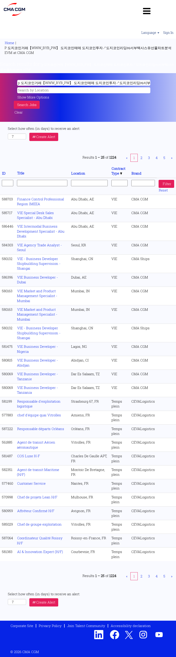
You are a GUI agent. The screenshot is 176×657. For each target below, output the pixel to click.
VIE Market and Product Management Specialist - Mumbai (37, 296)
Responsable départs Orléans (40, 428)
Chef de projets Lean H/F (37, 497)
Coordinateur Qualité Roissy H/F (40, 540)
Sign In (168, 32)
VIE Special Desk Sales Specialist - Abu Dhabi (35, 215)
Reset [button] (163, 190)
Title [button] (20, 173)
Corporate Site (22, 625)
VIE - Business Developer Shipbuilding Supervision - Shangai (38, 263)
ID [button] (4, 173)
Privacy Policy (50, 625)
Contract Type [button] (118, 171)
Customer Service (31, 483)
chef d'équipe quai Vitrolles (39, 415)
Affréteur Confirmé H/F (35, 510)
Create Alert (45, 136)
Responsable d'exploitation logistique (38, 403)
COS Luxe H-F (28, 456)
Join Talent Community (86, 625)
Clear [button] (18, 112)
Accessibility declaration (131, 625)
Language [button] (149, 32)
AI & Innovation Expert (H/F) (40, 551)
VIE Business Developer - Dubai (37, 279)
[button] (146, 11)
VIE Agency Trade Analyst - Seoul (39, 247)
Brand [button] (136, 173)
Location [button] (78, 173)
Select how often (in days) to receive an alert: (44, 128)
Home (9, 42)
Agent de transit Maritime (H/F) (38, 472)
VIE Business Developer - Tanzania (37, 390)
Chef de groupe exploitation (39, 524)
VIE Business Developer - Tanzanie (37, 376)
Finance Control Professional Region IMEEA (40, 201)
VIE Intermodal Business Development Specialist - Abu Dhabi (40, 231)
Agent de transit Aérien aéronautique (36, 444)
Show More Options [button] (33, 97)
